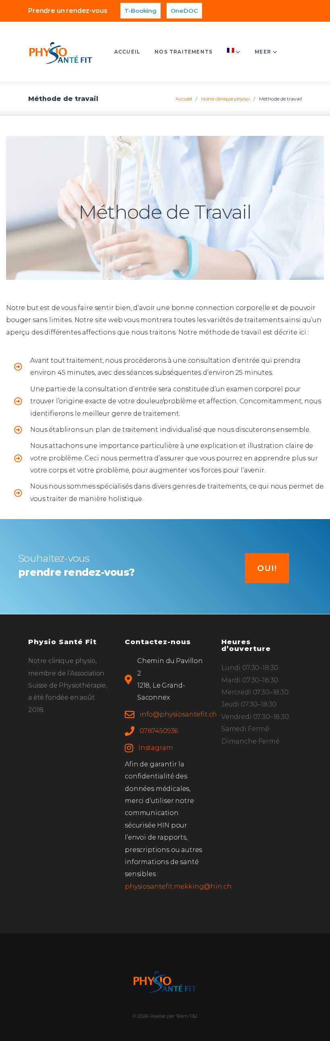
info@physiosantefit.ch (178, 714)
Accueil (127, 52)
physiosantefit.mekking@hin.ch (178, 886)
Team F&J (187, 1016)
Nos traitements (183, 52)
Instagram (155, 747)
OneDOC (184, 10)
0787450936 (159, 731)
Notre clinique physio (225, 99)
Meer (263, 52)
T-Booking (140, 10)
